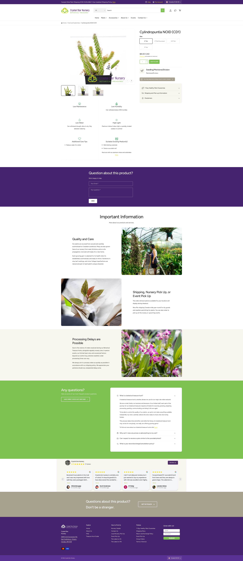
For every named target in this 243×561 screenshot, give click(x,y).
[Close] (172, 79)
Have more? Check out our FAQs (75, 399)
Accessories (113, 18)
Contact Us (142, 18)
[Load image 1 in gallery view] (68, 90)
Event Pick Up (115, 536)
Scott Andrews (76, 486)
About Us (124, 18)
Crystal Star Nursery (77, 461)
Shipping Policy (141, 531)
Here (113, 2)
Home (64, 23)
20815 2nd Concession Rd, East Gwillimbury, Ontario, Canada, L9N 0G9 (69, 539)
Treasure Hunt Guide (92, 536)
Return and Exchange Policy (144, 534)
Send (92, 201)
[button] (104, 18)
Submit (172, 538)
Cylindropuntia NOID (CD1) (89, 23)
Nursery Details (116, 528)
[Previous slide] (62, 479)
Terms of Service (141, 542)
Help (149, 2)
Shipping (142, 56)
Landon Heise (133, 486)
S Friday (102, 486)
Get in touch (146, 504)
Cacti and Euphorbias (74, 23)
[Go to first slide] (180, 479)
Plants (103, 18)
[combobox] (136, 10)
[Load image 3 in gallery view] (98, 90)
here (116, 155)
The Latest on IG (116, 539)
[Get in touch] (175, 10)
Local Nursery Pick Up (118, 534)
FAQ (87, 534)
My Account (159, 2)
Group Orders (140, 539)
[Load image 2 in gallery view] (83, 90)
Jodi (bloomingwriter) (165, 486)
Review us (173, 463)
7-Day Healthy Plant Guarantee (145, 528)
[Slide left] (127, 80)
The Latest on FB (116, 542)
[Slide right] (131, 80)
